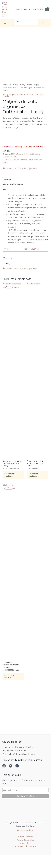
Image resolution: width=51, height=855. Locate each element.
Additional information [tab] (13, 184)
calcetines (38, 160)
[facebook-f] (17, 766)
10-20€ (5, 94)
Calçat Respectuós (16, 85)
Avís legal (25, 834)
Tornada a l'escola (10, 157)
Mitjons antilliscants (25, 94)
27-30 (36, 249)
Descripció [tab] (7, 180)
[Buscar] (43, 22)
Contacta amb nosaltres (25, 846)
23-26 (30, 249)
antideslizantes (27, 160)
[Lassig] (20, 168)
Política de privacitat (25, 840)
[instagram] (5, 766)
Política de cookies (26, 837)
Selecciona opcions (10, 475)
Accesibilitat (25, 843)
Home (5, 85)
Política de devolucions (25, 830)
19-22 (25, 249)
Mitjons (29, 85)
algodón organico (14, 160)
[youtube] (12, 766)
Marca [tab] (5, 189)
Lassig (5, 163)
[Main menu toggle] (4, 22)
